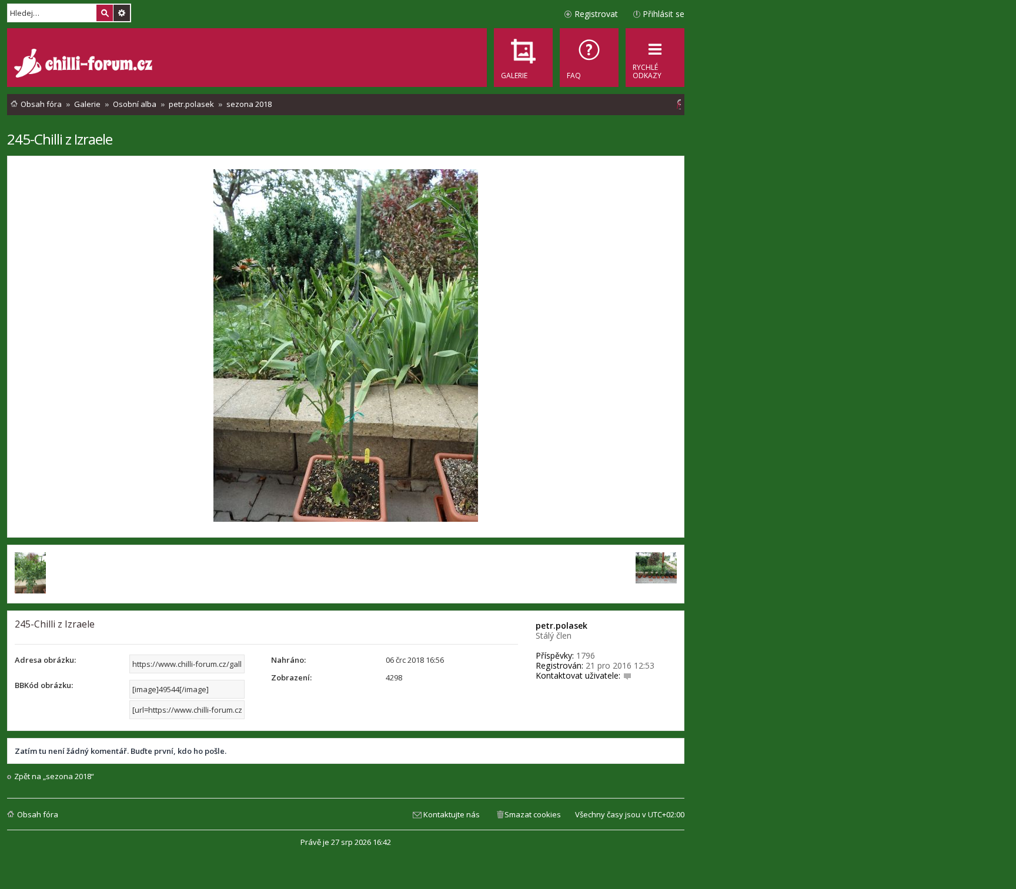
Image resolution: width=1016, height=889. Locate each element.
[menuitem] (589, 57)
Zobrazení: (291, 677)
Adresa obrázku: (45, 660)
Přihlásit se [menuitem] (663, 13)
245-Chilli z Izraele (59, 139)
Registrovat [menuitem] (596, 13)
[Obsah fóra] (84, 64)
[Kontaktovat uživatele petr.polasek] (627, 675)
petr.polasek (561, 625)
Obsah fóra (37, 814)
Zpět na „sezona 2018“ (54, 776)
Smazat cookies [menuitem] (532, 814)
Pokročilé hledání (121, 13)
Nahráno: (288, 660)
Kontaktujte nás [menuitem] (451, 814)
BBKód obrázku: (44, 685)
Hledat (104, 13)
